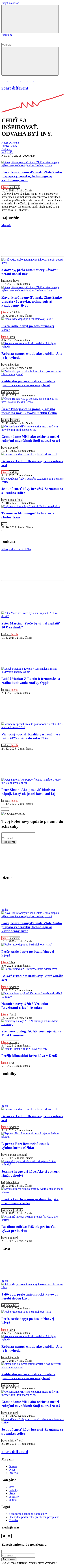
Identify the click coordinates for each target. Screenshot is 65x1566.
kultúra (6, 419)
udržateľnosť (15, 499)
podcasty (14, 1496)
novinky (15, 419)
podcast (6, 634)
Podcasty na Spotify (7, 151)
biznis (5, 187)
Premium (6, 34)
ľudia (12, 1014)
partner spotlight (17, 1154)
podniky (14, 472)
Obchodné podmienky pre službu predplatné (34, 1517)
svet (11, 1062)
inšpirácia (14, 187)
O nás (12, 1469)
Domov (13, 1466)
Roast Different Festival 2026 (10, 144)
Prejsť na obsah (10, 3)
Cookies (13, 1520)
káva (16, 280)
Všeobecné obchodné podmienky (28, 1513)
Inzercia (13, 1472)
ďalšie (5, 909)
